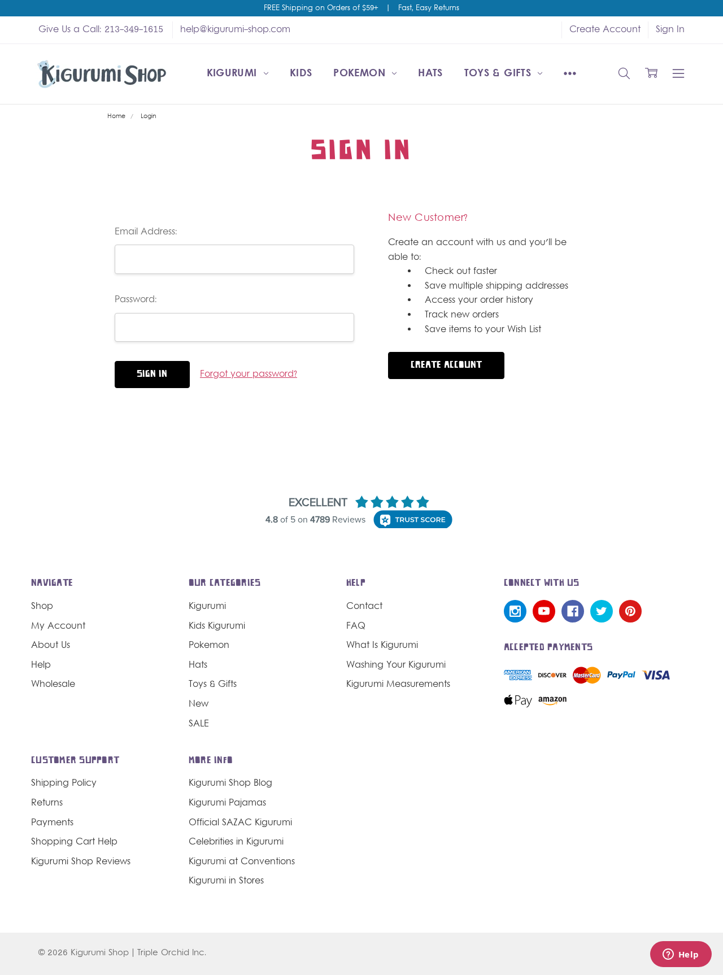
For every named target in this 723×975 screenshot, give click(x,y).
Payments (52, 823)
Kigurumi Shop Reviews (80, 862)
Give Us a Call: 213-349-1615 (100, 30)
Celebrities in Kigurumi (236, 842)
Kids (301, 74)
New (198, 704)
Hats (430, 74)
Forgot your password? (248, 374)
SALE (199, 724)
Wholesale (53, 684)
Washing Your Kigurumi (396, 665)
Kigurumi (233, 74)
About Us (50, 645)
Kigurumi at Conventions (242, 862)
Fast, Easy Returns (428, 8)
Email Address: (146, 232)
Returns (47, 803)
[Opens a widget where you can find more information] (681, 955)
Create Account (605, 30)
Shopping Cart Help (74, 842)
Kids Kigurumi (217, 626)
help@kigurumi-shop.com (235, 30)
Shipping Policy (64, 783)
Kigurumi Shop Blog (230, 783)
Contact (364, 606)
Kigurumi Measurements (398, 684)
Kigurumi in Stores (226, 881)
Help (41, 665)
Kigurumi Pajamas (227, 803)
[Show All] (570, 74)
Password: (136, 300)
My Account (58, 626)
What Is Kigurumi (382, 645)
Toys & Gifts (499, 74)
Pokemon (361, 74)
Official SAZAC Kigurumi (240, 823)
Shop (42, 606)
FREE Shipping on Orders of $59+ (321, 8)
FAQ (355, 626)
